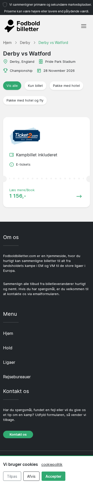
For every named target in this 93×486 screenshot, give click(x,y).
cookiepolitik (52, 464)
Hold (7, 347)
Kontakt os (18, 434)
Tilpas (12, 476)
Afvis (31, 476)
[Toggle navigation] (84, 26)
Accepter (53, 476)
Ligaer (9, 362)
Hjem (8, 333)
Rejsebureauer (17, 376)
